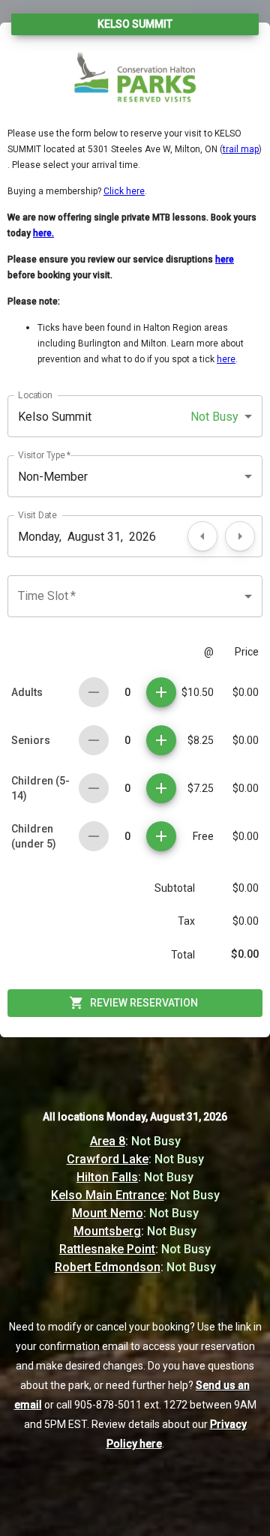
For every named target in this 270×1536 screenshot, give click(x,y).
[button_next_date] (240, 536)
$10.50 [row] (198, 692)
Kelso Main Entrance (107, 1195)
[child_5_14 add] (161, 788)
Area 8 (107, 1141)
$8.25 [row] (201, 740)
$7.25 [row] (201, 788)
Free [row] (203, 836)
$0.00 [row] (245, 692)
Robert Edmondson (107, 1267)
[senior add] (161, 740)
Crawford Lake (107, 1159)
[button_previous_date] (203, 536)
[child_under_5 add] (161, 836)
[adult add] (161, 692)
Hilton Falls (107, 1177)
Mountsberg (107, 1231)
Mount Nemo (107, 1213)
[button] (135, 416)
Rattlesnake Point (107, 1249)
